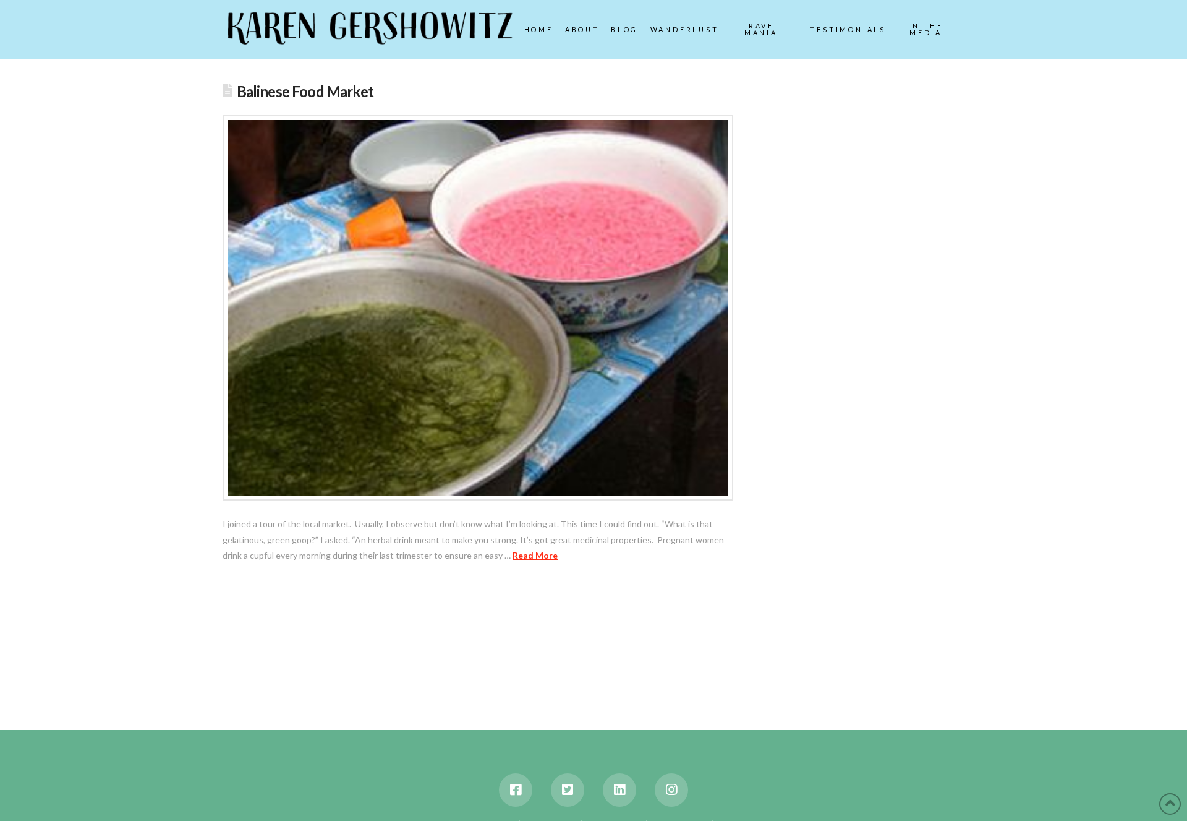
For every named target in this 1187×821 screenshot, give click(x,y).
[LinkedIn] (619, 790)
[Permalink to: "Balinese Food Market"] (478, 308)
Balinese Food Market (305, 91)
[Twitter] (567, 790)
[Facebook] (515, 790)
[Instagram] (671, 790)
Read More (535, 555)
